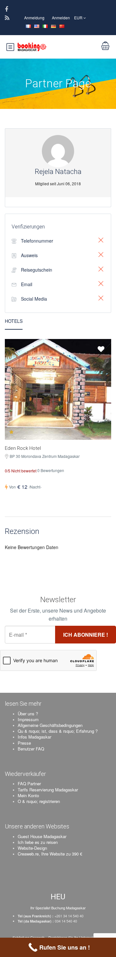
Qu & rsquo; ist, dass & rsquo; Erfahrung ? (58, 731)
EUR (78, 17)
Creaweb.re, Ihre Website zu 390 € (50, 854)
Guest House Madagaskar (42, 836)
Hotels (14, 321)
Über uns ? (28, 713)
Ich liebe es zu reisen (38, 842)
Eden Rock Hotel (23, 448)
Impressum (28, 719)
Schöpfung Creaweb (29, 937)
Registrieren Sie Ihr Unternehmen (74, 937)
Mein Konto (28, 795)
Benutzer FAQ (31, 749)
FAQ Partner (29, 783)
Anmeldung (34, 17)
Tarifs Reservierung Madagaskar (48, 790)
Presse (24, 743)
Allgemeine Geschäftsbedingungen (50, 725)
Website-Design (32, 848)
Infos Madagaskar (34, 737)
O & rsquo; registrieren (39, 801)
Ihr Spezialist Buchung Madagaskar (58, 907)
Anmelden (61, 17)
